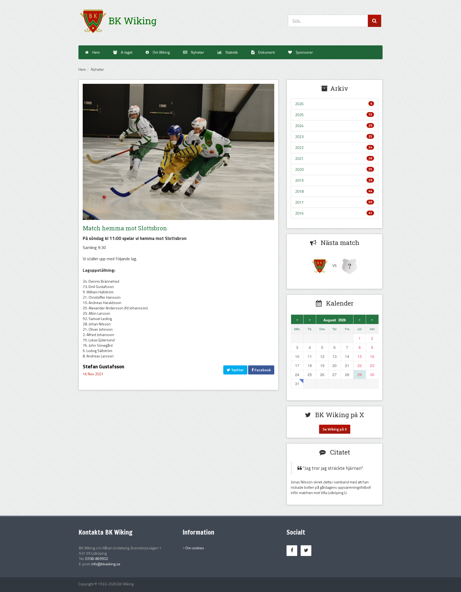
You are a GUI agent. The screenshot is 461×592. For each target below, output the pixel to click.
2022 (333, 147)
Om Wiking (161, 52)
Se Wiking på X (335, 429)
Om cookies (194, 548)
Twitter (237, 370)
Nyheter (197, 52)
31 (297, 383)
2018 (333, 191)
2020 (333, 169)
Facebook (262, 370)
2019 (333, 180)
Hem (96, 52)
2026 (333, 103)
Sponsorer (304, 52)
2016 (333, 213)
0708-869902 (96, 558)
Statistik (231, 52)
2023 (333, 136)
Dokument (266, 52)
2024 (333, 125)
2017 (333, 202)
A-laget (126, 52)
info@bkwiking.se (105, 564)
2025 (333, 114)
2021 (333, 158)
